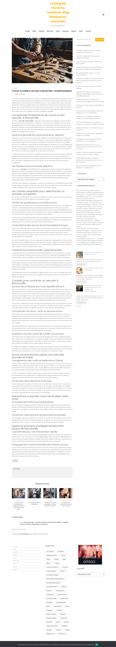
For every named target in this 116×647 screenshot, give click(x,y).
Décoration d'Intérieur (52, 575)
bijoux (48, 563)
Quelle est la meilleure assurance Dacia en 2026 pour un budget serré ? (89, 166)
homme (64, 586)
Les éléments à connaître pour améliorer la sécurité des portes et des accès (18, 506)
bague (48, 559)
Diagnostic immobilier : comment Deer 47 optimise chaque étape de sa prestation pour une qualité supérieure (89, 94)
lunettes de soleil (51, 598)
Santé (58, 31)
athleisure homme (52, 555)
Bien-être (50, 31)
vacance (58, 630)
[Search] (103, 14)
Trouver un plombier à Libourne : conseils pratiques (88, 87)
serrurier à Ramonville (26, 121)
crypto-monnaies (51, 571)
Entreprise (65, 31)
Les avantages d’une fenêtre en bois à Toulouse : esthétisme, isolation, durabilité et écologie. (90, 206)
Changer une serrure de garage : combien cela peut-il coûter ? (50, 504)
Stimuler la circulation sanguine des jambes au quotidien (90, 106)
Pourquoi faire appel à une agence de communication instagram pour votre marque (90, 100)
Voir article (81, 264)
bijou (64, 559)
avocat (63, 555)
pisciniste (59, 610)
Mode (34, 31)
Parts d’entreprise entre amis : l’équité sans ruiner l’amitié (89, 62)
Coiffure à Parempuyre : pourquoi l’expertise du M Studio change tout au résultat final (89, 68)
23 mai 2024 (22, 94)
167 (80, 306)
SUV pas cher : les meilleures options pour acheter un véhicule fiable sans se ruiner (88, 117)
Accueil (27, 31)
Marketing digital (61, 602)
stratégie (64, 626)
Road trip (49, 622)
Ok (96, 644)
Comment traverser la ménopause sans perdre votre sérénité (88, 57)
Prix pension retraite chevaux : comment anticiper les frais (88, 74)
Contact (88, 31)
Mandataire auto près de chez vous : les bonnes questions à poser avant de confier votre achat (89, 147)
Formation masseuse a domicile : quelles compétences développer (88, 51)
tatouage (49, 630)
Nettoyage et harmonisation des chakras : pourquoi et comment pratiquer (88, 140)
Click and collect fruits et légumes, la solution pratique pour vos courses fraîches (89, 112)
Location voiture (62, 594)
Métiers (63, 500)
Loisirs (81, 31)
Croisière (65, 567)
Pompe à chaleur (51, 618)
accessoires (50, 551)
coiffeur (57, 563)
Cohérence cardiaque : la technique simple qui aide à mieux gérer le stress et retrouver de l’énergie (90, 80)
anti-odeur (61, 551)
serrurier (24, 169)
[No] (114, 644)
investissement (60, 590)
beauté (56, 559)
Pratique (41, 31)
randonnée (64, 618)
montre (67, 606)
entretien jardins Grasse (53, 582)
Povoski (16, 94)
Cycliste (62, 571)
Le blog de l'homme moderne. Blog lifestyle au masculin (58, 12)
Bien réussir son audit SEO (87, 216)
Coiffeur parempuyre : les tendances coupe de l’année (89, 129)
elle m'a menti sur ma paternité (55, 579)
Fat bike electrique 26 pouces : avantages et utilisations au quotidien (89, 134)
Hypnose (49, 590)
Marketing (49, 602)
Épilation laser (51, 633)
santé (57, 622)
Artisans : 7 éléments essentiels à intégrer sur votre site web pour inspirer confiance (89, 153)
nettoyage (49, 610)
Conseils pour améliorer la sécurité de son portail (66, 504)
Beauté (73, 31)
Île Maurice (62, 633)
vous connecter (24, 534)
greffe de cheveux (52, 586)
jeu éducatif (50, 594)
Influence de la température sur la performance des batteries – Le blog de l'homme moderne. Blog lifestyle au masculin (89, 220)
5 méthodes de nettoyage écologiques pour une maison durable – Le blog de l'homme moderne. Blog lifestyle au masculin (89, 202)
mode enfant (57, 606)
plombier (62, 614)
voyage (67, 630)
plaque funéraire (51, 614)
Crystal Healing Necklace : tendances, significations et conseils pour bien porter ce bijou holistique (89, 160)
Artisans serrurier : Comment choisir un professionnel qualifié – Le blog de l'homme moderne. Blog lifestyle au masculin (44, 523)
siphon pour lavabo (52, 626)
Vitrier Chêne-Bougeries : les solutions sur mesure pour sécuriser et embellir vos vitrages (90, 123)
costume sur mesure (52, 567)
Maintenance (64, 598)
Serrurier (14, 88)
